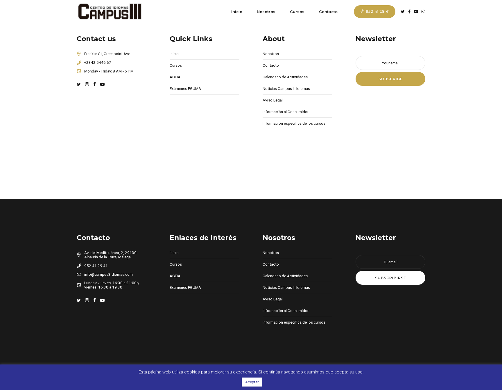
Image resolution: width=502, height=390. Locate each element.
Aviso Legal (273, 100)
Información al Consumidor (286, 111)
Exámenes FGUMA (185, 88)
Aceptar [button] (252, 382)
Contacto (328, 11)
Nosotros (266, 11)
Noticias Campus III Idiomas (286, 88)
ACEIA (175, 77)
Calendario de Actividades (285, 77)
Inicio (236, 11)
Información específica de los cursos (294, 123)
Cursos (297, 11)
